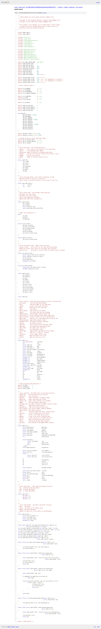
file (44, 12)
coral (15, 7)
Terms (17, 626)
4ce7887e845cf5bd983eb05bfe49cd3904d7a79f (40, 7)
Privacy (13, 626)
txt (95, 626)
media (66, 7)
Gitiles (8, 626)
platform (72, 7)
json (98, 626)
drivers (60, 7)
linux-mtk (22, 7)
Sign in (98, 2)
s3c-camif (79, 7)
